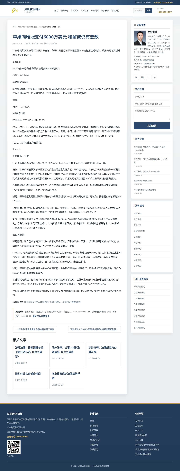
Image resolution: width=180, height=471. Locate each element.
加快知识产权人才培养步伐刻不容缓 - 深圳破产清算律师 (52, 302)
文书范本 (137, 266)
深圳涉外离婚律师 (143, 454)
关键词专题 (95, 440)
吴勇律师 (152, 31)
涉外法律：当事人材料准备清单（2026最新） (150, 161)
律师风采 (74, 10)
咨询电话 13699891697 (163, 2)
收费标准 (105, 10)
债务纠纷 (137, 248)
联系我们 (115, 10)
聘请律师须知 (139, 231)
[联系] (148, 77)
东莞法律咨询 (139, 304)
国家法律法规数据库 (41, 316)
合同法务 (137, 219)
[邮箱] (142, 77)
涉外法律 (139, 440)
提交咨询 (151, 125)
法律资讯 (137, 213)
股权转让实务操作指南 (143, 180)
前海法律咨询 (139, 327)
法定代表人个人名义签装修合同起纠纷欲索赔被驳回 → (94, 329)
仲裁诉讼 (137, 260)
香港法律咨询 (139, 292)
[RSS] (154, 77)
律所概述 (64, 10)
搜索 (148, 10)
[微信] (136, 77)
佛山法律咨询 (139, 310)
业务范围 (95, 10)
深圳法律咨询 (139, 286)
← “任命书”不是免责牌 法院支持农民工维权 (34, 329)
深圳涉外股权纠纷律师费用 (147, 449)
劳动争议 (137, 242)
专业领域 (84, 10)
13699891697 (148, 60)
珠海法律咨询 (139, 316)
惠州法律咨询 (139, 322)
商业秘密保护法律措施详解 (145, 189)
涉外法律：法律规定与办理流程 (147, 171)
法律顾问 (137, 237)
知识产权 (21, 27)
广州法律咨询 (139, 298)
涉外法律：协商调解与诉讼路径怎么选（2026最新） (149, 148)
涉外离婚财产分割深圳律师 (147, 444)
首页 (56, 10)
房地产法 (137, 225)
